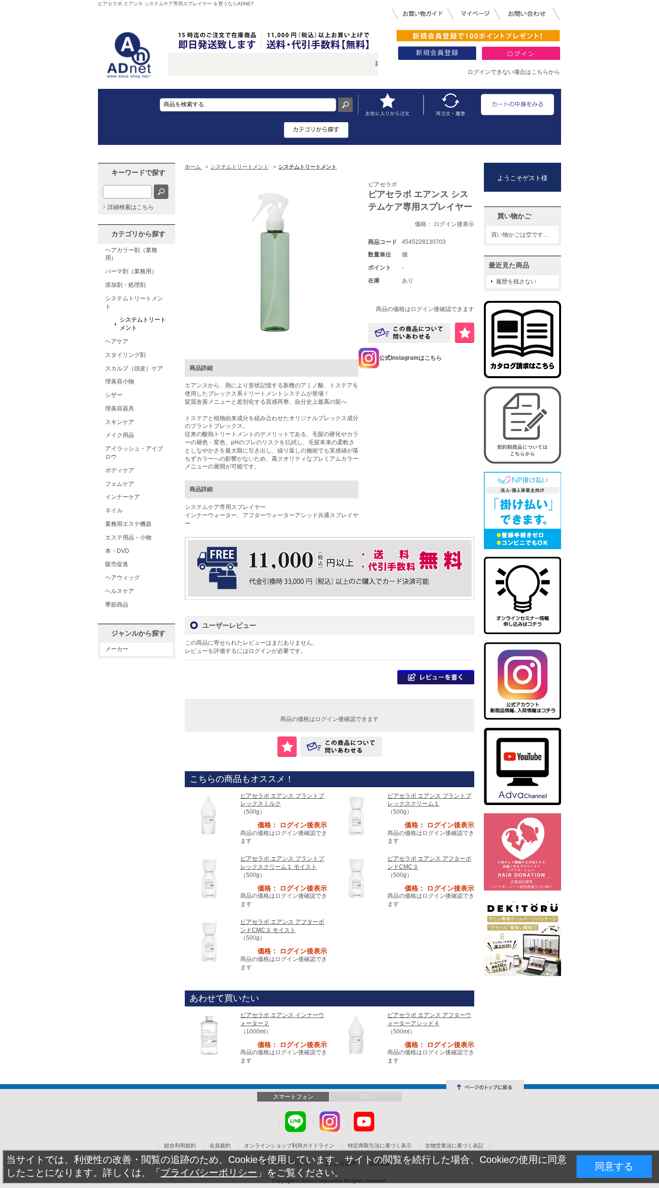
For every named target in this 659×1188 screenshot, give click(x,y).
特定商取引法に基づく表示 (380, 1145)
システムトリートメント (134, 302)
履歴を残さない (516, 281)
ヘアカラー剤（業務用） (131, 254)
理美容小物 (119, 381)
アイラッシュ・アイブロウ (134, 452)
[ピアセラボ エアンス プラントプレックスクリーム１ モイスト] (209, 878)
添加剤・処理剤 (125, 285)
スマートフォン (293, 1096)
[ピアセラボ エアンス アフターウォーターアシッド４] (356, 1035)
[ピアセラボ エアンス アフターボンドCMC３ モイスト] (209, 941)
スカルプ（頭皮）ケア (134, 368)
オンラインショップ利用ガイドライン (289, 1145)
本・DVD (117, 551)
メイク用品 (119, 435)
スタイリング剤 (125, 355)
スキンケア (119, 422)
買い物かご (514, 216)
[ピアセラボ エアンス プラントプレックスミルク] (209, 815)
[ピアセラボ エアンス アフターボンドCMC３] (356, 878)
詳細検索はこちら (131, 207)
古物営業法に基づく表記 (454, 1145)
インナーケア (122, 497)
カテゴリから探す (138, 234)
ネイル (114, 510)
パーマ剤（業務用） (131, 271)
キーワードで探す (138, 172)
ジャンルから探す (138, 633)
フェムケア (119, 484)
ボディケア (119, 470)
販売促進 (116, 564)
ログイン (260, 651)
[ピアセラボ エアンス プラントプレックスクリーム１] (356, 815)
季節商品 (116, 604)
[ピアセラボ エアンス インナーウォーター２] (209, 1035)
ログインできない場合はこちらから (513, 72)
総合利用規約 (180, 1145)
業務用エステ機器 (128, 524)
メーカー (116, 649)
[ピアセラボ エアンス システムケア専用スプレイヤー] (271, 262)
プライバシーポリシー (209, 1172)
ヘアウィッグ (122, 577)
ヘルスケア (119, 591)
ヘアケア (116, 341)
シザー (114, 395)
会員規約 (220, 1145)
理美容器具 (119, 408)
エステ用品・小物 (128, 537)
